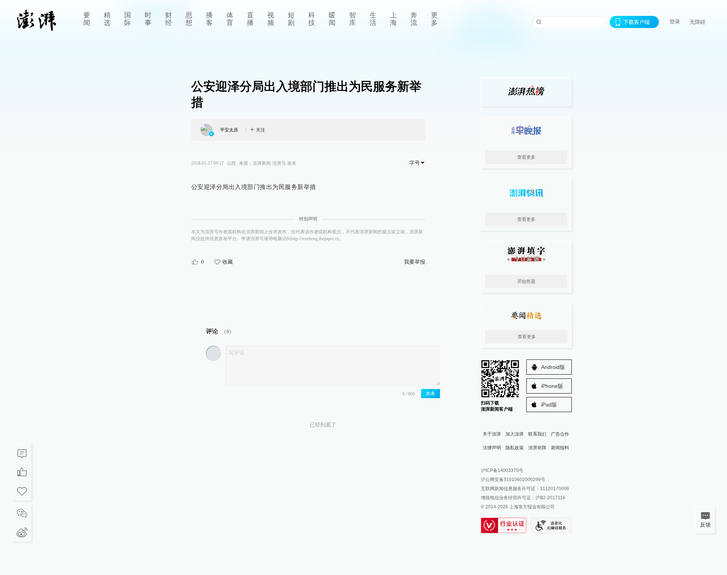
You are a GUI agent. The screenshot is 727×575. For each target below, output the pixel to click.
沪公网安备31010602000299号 (513, 479)
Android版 (553, 367)
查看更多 (526, 157)
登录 (674, 22)
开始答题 (526, 281)
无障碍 (697, 22)
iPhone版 (552, 386)
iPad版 (549, 405)
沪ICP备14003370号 (502, 470)
